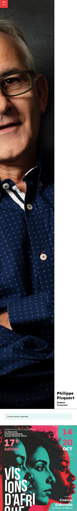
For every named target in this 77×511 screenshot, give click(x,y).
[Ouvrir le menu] (4, 3)
